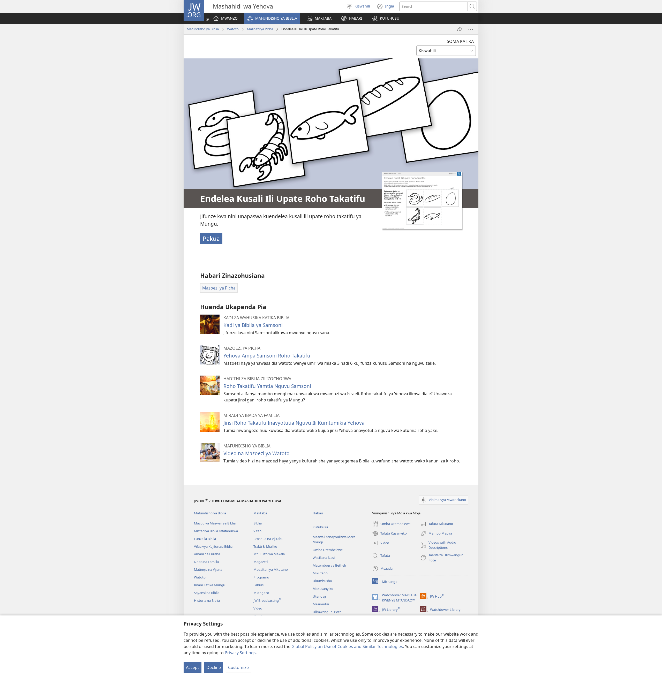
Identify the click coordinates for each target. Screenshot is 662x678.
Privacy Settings (240, 653)
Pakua (211, 238)
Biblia (257, 523)
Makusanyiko (323, 588)
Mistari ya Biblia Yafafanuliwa (216, 531)
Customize (238, 667)
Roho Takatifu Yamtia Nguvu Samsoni (267, 386)
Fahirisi (258, 585)
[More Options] (470, 29)
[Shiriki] (459, 29)
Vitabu (258, 531)
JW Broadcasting (267, 600)
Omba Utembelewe (328, 549)
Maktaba (260, 513)
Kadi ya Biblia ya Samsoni (253, 325)
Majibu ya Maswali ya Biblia (215, 523)
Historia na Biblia (207, 600)
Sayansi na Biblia (206, 592)
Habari (318, 513)
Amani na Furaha (207, 554)
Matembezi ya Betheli (329, 565)
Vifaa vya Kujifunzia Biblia (213, 546)
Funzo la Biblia (205, 538)
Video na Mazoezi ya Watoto (256, 453)
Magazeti (260, 561)
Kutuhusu (320, 527)
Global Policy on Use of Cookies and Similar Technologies (347, 646)
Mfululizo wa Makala (269, 554)
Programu (261, 577)
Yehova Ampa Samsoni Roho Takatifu (266, 355)
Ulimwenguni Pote (327, 612)
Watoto (233, 29)
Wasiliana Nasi (324, 557)
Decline (213, 667)
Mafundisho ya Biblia (203, 29)
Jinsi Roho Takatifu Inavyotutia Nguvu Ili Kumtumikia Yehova (294, 422)
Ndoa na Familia (206, 561)
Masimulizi (321, 604)
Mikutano (320, 573)
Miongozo (261, 592)
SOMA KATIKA (460, 41)
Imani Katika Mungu (209, 585)
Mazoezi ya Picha (260, 29)
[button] (272, 18)
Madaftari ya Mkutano (270, 569)
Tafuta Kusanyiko (389, 534)
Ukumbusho (322, 580)
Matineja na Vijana (208, 569)
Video (257, 608)
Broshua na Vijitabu (268, 538)
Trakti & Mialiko (265, 546)
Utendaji (319, 596)
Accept (192, 667)
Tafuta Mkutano (436, 524)
